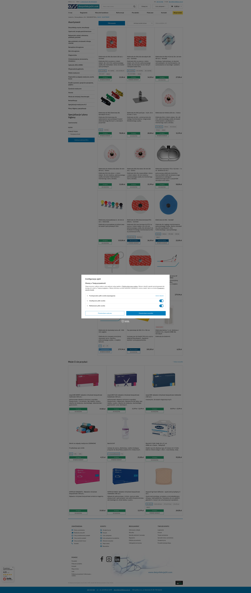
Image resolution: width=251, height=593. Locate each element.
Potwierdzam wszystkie (146, 313)
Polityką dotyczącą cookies (130, 286)
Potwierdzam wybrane (105, 313)
